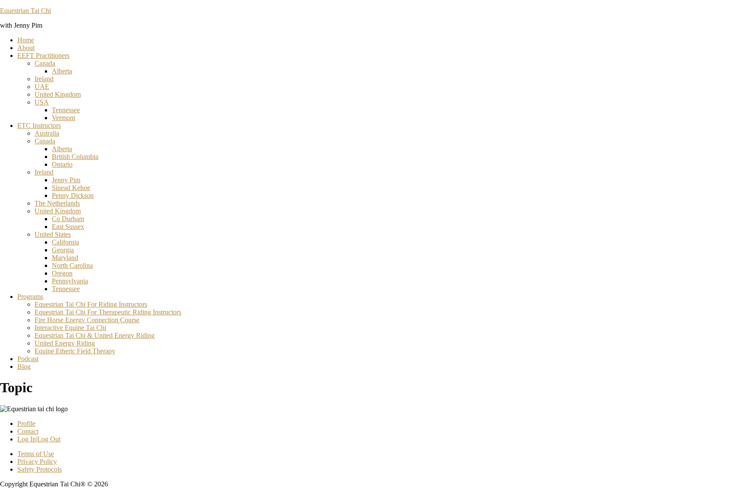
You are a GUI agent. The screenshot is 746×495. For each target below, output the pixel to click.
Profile (26, 423)
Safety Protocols (39, 469)
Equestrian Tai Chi (25, 10)
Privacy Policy (37, 461)
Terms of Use (35, 453)
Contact (27, 431)
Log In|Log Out (38, 439)
